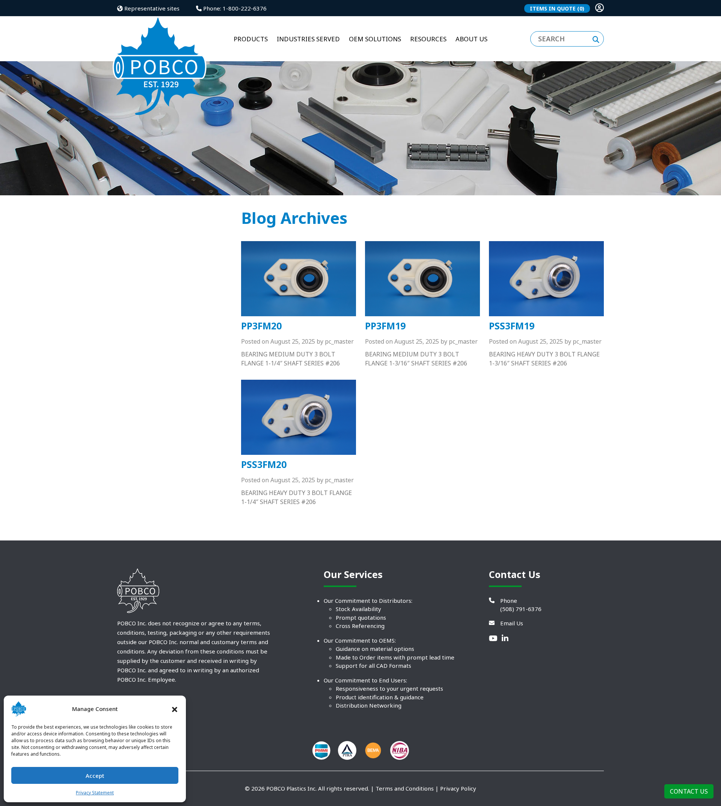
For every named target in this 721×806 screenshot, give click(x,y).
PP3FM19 (385, 325)
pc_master (339, 341)
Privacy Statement (95, 792)
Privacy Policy (458, 788)
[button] (174, 708)
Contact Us (689, 791)
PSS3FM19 (511, 325)
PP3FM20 (261, 325)
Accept (95, 775)
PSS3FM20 (264, 464)
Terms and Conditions (405, 788)
